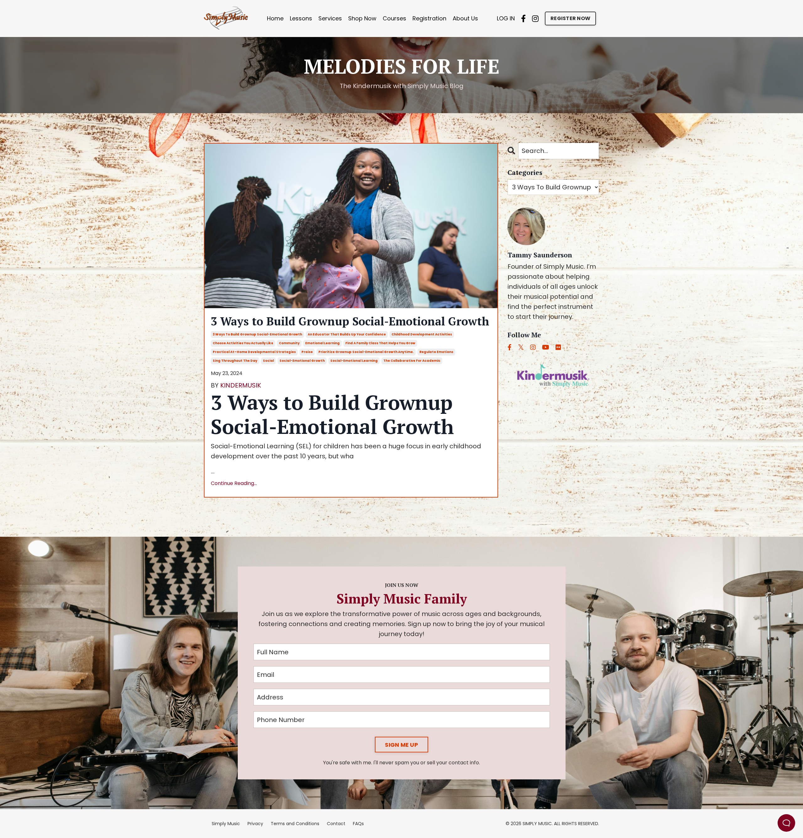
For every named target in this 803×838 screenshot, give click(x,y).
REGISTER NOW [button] (570, 18)
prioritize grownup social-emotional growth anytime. (366, 352)
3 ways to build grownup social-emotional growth (257, 334)
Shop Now (362, 18)
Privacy (255, 823)
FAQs (358, 823)
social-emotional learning (354, 360)
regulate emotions (436, 352)
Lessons (301, 18)
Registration (429, 18)
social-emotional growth (302, 360)
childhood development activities (421, 334)
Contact (336, 823)
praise (307, 352)
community (289, 343)
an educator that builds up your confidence (347, 334)
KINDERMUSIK (240, 385)
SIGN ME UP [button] (401, 745)
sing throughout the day (235, 360)
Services (330, 18)
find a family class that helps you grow (380, 343)
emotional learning (322, 343)
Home (275, 18)
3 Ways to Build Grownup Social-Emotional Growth (350, 321)
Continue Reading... (234, 483)
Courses (394, 18)
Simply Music (226, 823)
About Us (465, 18)
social (268, 360)
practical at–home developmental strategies (254, 352)
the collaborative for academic (411, 360)
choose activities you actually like (243, 343)
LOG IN (506, 18)
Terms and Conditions (295, 823)
